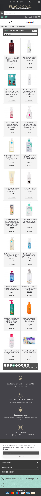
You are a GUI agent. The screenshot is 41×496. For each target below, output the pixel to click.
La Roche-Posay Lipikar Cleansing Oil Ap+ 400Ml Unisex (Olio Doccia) (11, 256)
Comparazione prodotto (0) (16, 30)
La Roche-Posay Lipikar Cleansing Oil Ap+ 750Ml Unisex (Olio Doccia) (11, 158)
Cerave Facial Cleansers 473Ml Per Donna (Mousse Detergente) (29, 221)
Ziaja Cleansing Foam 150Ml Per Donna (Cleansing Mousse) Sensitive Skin (29, 92)
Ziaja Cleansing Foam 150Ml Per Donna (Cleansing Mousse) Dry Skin (29, 256)
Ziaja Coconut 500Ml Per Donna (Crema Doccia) (29, 190)
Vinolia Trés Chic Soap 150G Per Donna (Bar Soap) (29, 352)
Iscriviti (21, 456)
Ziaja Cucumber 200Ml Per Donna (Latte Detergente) (29, 58)
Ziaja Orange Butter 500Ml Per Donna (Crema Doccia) (29, 319)
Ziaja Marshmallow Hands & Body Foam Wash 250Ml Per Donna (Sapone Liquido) (29, 125)
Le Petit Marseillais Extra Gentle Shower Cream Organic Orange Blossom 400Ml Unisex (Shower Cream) (12, 222)
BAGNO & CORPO (10, 26)
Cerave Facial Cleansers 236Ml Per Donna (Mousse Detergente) (29, 157)
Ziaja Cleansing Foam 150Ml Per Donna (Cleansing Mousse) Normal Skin (11, 125)
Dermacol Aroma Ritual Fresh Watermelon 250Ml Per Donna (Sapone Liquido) (11, 320)
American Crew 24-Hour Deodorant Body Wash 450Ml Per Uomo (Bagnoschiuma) (11, 59)
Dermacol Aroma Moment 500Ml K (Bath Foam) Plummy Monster (11, 288)
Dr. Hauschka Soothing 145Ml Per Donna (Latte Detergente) (29, 288)
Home (2, 26)
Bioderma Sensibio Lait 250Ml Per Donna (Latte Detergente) (11, 352)
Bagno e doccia (20, 26)
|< (5, 365)
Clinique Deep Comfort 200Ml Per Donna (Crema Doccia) (11, 190)
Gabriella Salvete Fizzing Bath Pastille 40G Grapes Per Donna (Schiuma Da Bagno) (12, 92)
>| (28, 365)
